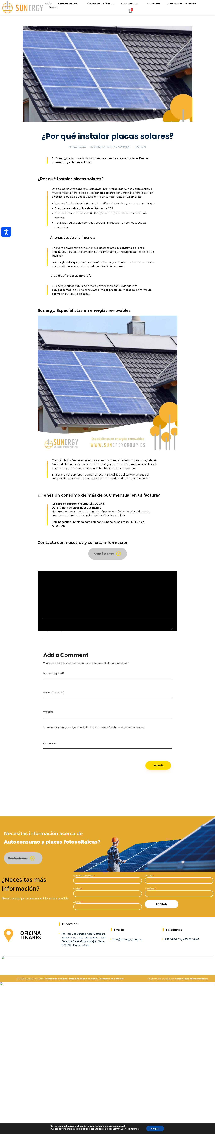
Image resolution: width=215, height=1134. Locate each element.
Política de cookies (56, 978)
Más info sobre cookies (83, 978)
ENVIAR (161, 904)
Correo (149, 875)
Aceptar (155, 1128)
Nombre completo (84, 875)
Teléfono (150, 888)
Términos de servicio (111, 978)
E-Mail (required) (53, 692)
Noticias (141, 146)
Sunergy (99, 146)
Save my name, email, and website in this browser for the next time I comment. (95, 727)
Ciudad (77, 888)
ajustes (135, 1129)
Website (48, 712)
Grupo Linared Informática (191, 978)
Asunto (78, 901)
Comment (49, 742)
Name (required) (53, 673)
